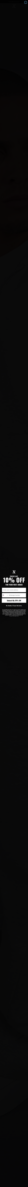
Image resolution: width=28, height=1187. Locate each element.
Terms (17, 616)
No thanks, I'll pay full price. (14, 606)
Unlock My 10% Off (14, 600)
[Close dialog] (25, 2)
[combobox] (5, 595)
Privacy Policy (12, 616)
